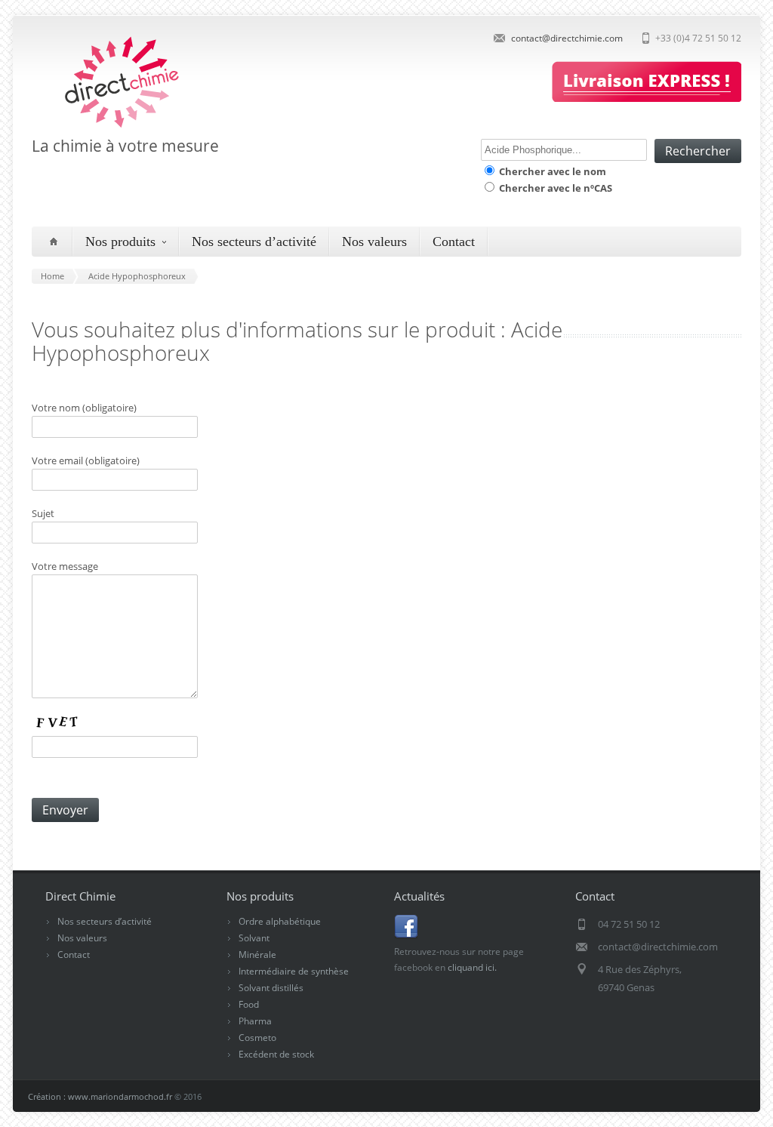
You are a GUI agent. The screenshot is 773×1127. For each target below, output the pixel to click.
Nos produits (120, 241)
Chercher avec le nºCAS (554, 188)
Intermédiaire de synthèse (294, 971)
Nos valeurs (374, 241)
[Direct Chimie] (107, 127)
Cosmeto (257, 1037)
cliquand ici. (472, 967)
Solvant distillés (271, 987)
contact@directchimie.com (567, 38)
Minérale (257, 954)
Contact (454, 241)
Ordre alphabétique (280, 921)
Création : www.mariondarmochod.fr (100, 1096)
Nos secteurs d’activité (254, 241)
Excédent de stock (276, 1054)
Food (249, 1004)
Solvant (254, 937)
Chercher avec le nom (551, 171)
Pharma (255, 1021)
